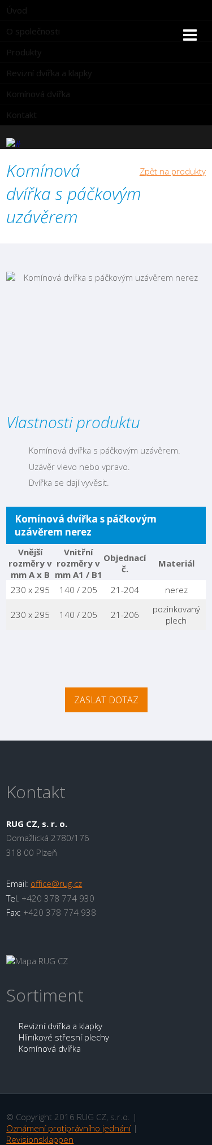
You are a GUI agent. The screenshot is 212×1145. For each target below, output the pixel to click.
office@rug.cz (56, 883)
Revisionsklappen (39, 1139)
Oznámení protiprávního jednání (68, 1128)
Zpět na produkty (173, 171)
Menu (205, 38)
